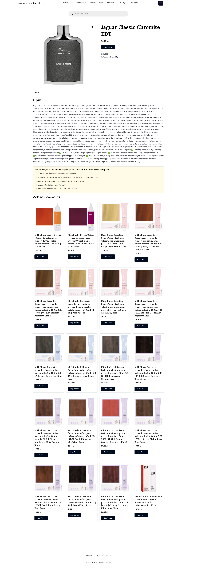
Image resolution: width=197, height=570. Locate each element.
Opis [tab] (36, 92)
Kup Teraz (108, 47)
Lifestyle (123, 3)
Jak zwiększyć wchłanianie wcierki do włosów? (56, 173)
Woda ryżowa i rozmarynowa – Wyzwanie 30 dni (56, 189)
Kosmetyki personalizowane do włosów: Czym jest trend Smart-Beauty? (67, 177)
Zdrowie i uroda (96, 3)
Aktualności (68, 3)
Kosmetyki (81, 3)
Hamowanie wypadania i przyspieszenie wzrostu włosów (60, 181)
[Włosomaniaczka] (32, 3)
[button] (92, 27)
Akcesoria (111, 3)
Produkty (134, 3)
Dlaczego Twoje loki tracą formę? (50, 185)
